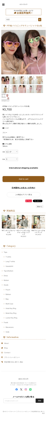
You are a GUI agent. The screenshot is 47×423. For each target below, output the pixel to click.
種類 (4, 152)
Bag (7, 299)
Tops (5, 252)
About (6, 343)
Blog (6, 348)
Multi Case (9, 304)
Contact (7, 352)
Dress (6, 276)
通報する (39, 206)
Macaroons (10, 327)
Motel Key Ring (11, 313)
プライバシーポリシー (12, 357)
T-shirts (8, 257)
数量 (4, 159)
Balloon (8, 294)
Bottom (6, 280)
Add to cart (23, 179)
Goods (6, 285)
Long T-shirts (10, 261)
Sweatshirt (9, 266)
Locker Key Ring (11, 318)
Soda (7, 332)
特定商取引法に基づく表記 (13, 362)
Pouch (8, 290)
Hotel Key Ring (11, 308)
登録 (39, 401)
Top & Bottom (8, 271)
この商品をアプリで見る (23, 195)
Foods (6, 322)
